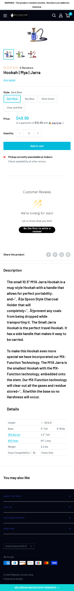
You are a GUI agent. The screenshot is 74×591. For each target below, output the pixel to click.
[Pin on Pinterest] (55, 254)
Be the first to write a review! (37, 230)
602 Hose (13, 440)
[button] (37, 587)
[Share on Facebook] (48, 254)
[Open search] (54, 15)
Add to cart (37, 145)
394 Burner (14, 434)
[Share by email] (68, 254)
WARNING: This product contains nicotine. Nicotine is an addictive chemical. (37, 4)
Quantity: (8, 133)
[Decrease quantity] (19, 133)
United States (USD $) (16, 546)
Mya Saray (9, 80)
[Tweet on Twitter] (61, 254)
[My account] (60, 15)
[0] (68, 15)
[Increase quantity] (38, 133)
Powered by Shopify (13, 578)
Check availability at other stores (27, 161)
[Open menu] (5, 15)
